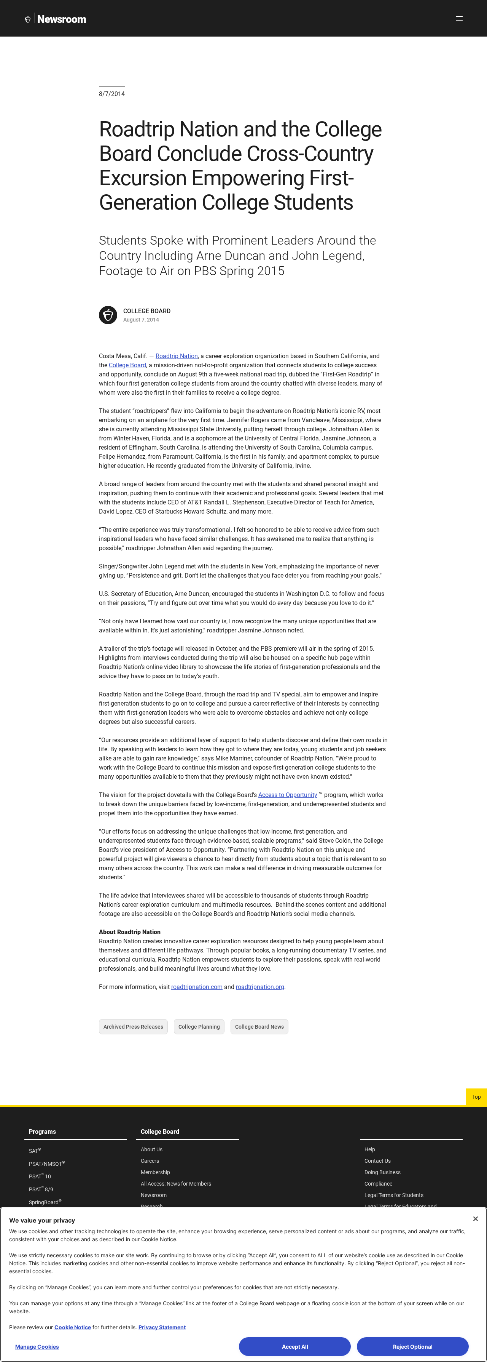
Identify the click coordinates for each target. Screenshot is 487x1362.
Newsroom (61, 19)
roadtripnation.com (197, 987)
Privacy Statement (162, 1327)
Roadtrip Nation (177, 356)
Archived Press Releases (133, 1029)
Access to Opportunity (287, 795)
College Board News (259, 1029)
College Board (127, 365)
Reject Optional (413, 1346)
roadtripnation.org (260, 987)
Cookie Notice (72, 1327)
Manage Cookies (37, 1346)
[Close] (475, 1218)
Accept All (295, 1346)
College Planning (199, 1029)
